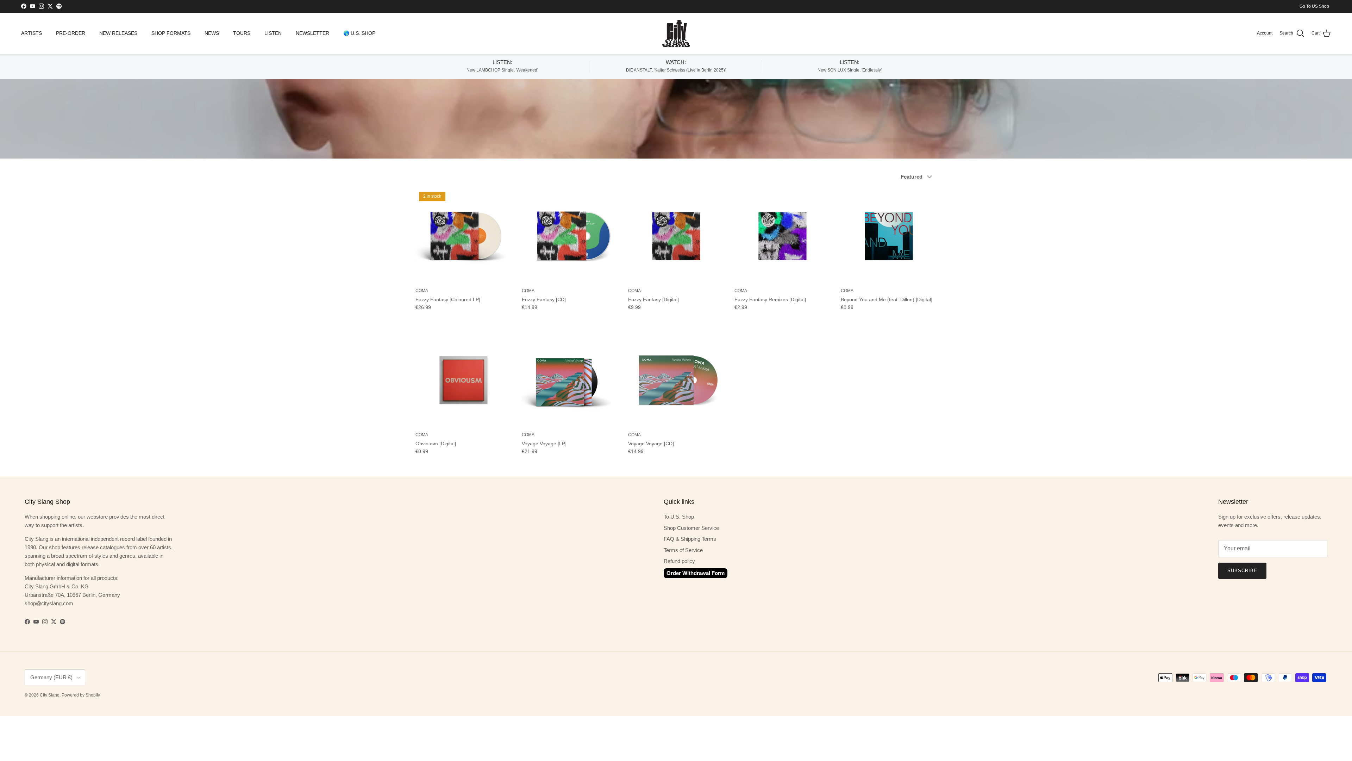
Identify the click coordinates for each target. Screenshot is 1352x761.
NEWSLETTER (312, 33)
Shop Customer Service (691, 528)
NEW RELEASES (118, 33)
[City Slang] (676, 33)
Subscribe (1242, 570)
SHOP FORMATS (170, 33)
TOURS (241, 33)
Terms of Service (683, 550)
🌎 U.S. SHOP (359, 33)
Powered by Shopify (81, 695)
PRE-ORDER (70, 33)
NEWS (212, 33)
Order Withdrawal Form (695, 573)
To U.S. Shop (679, 517)
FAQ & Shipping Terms (690, 539)
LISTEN (273, 33)
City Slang (50, 695)
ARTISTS (31, 33)
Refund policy (679, 561)
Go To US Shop (1314, 6)
